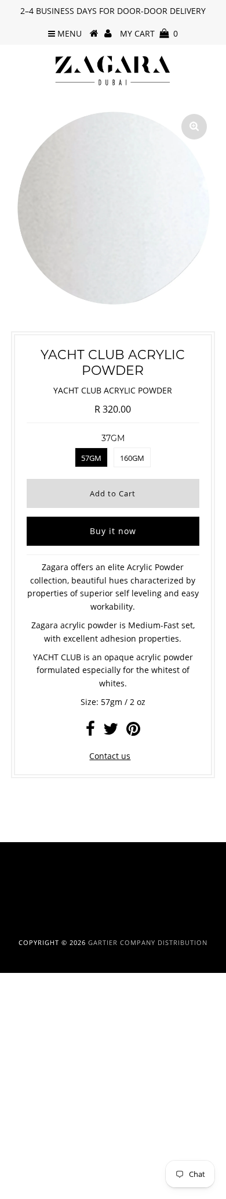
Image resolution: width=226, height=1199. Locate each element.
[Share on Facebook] (90, 731)
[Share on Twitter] (110, 731)
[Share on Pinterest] (133, 731)
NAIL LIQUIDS (31, 1038)
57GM (91, 458)
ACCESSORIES (32, 1161)
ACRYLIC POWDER (40, 1063)
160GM (132, 458)
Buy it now (113, 530)
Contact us (109, 755)
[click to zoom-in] (194, 126)
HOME (18, 1013)
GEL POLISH (28, 1087)
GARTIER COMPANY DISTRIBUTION (147, 942)
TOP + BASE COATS (42, 1112)
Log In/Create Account (59, 1186)
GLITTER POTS (33, 1137)
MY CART (149, 33)
